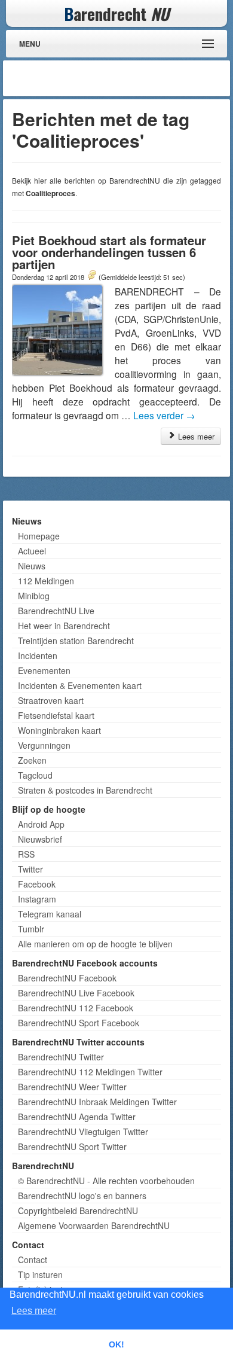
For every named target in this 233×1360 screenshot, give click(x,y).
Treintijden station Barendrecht (76, 641)
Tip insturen (40, 1274)
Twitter (30, 869)
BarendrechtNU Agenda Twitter (77, 1117)
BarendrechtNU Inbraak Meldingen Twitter (97, 1102)
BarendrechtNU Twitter (61, 1057)
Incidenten (37, 655)
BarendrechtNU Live (56, 611)
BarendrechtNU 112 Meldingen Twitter (90, 1072)
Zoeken (32, 760)
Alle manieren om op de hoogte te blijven (95, 944)
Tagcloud (35, 775)
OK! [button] (116, 1344)
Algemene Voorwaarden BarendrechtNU (94, 1225)
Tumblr (31, 929)
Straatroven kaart (51, 700)
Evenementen (44, 670)
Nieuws (31, 566)
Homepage (39, 536)
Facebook (37, 884)
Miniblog (34, 596)
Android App (41, 824)
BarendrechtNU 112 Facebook (75, 1008)
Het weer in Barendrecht (64, 626)
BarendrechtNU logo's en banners (82, 1196)
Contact (32, 1260)
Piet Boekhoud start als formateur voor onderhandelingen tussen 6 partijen (109, 252)
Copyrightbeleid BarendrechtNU (78, 1210)
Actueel (32, 551)
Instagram (37, 899)
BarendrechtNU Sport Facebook (78, 1023)
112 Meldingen (46, 581)
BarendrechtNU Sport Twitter (72, 1146)
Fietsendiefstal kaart (56, 715)
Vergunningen (44, 745)
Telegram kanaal (49, 914)
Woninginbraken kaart (59, 730)
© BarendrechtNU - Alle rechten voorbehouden (106, 1181)
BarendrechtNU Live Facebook (76, 993)
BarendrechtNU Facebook (67, 978)
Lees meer (195, 436)
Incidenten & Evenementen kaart (80, 685)
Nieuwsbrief (40, 839)
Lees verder (164, 415)
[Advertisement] (131, 78)
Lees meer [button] (33, 1311)
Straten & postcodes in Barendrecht (85, 790)
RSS (26, 854)
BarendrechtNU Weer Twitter (72, 1087)
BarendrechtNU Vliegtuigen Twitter (83, 1132)
